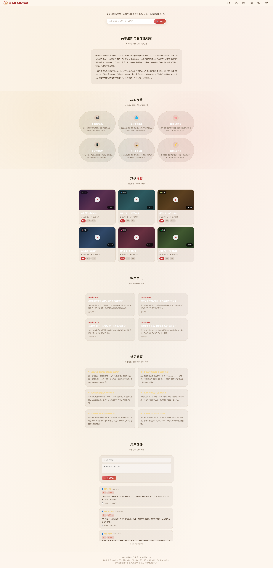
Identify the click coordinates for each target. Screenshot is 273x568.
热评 (266, 3)
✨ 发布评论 (109, 478)
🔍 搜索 (160, 21)
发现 (228, 3)
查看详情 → (92, 312)
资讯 (251, 3)
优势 (236, 3)
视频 (243, 3)
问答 (258, 3)
